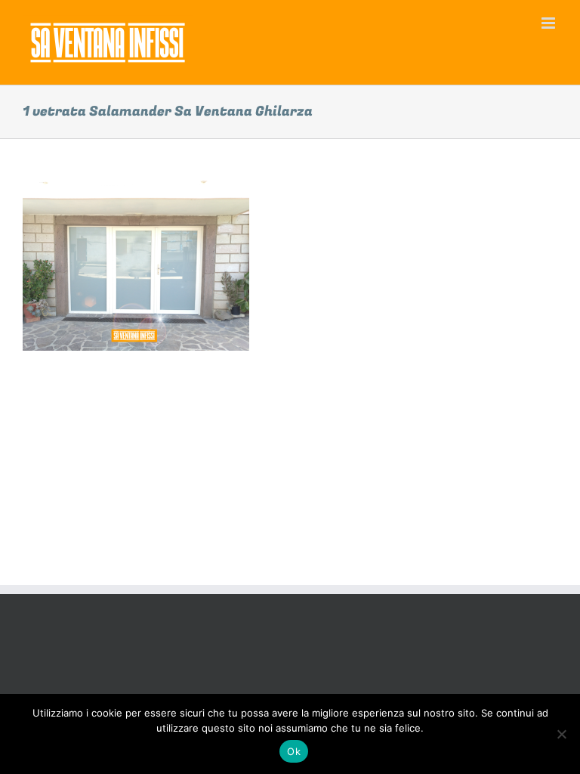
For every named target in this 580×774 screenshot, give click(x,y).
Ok (294, 751)
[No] (561, 733)
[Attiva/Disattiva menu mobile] (549, 23)
